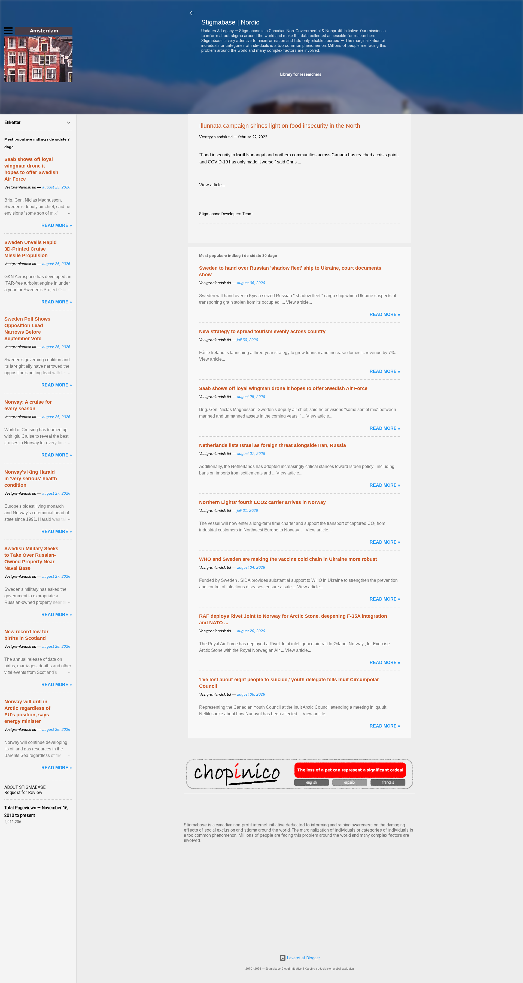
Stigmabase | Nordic (230, 22)
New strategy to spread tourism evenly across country (262, 331)
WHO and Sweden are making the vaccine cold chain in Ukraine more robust (288, 559)
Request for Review (23, 792)
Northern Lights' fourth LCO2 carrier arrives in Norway (262, 502)
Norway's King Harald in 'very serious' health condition (30, 478)
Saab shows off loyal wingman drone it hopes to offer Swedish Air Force (283, 388)
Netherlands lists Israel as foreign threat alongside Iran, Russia (272, 445)
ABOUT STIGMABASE (24, 787)
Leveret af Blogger (303, 957)
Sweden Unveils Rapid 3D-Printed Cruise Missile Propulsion (30, 249)
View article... (212, 184)
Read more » (385, 314)
